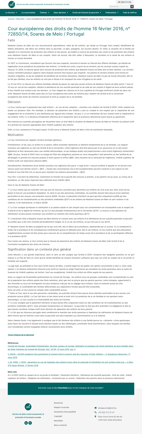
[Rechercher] (132, 6)
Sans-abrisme (60, 12)
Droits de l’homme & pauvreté (86, 12)
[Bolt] (30, 423)
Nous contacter (60, 425)
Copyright (58, 416)
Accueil (11, 19)
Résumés (20, 19)
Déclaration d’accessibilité (65, 412)
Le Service (10, 12)
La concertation (28, 12)
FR (126, 2)
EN (123, 2)
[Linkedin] (26, 423)
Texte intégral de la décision (21, 335)
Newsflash (58, 421)
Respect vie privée (61, 407)
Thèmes (43, 12)
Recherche (58, 403)
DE (119, 2)
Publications (111, 12)
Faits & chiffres (130, 12)
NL (130, 2)
